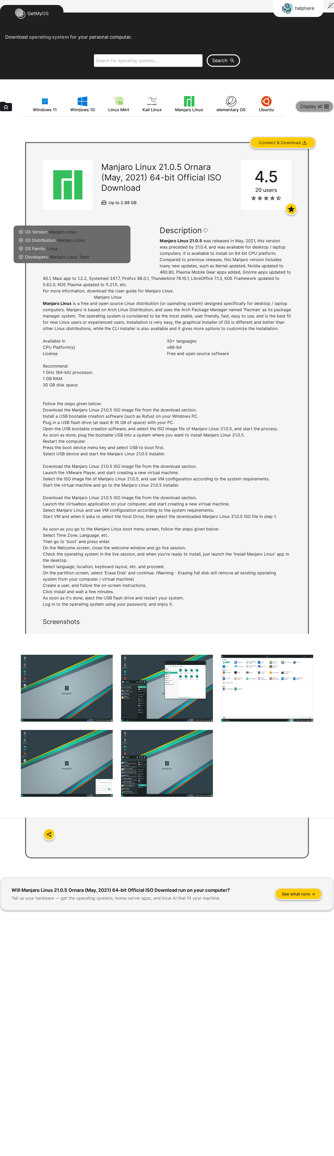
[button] (167, 505)
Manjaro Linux (63, 231)
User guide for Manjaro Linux (144, 290)
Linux (52, 248)
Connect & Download (280, 142)
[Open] (291, 209)
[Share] (49, 834)
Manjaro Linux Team (70, 256)
